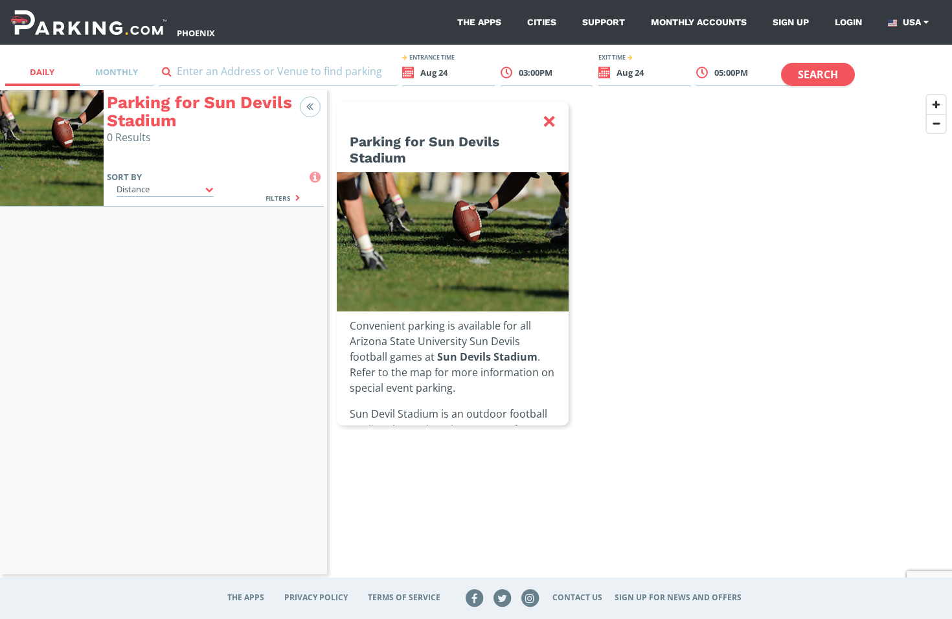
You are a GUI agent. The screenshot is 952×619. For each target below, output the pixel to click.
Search (818, 74)
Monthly (116, 72)
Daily (42, 72)
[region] (639, 340)
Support (603, 22)
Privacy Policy (316, 597)
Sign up (791, 22)
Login (848, 22)
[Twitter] (502, 597)
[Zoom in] (936, 104)
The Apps (479, 22)
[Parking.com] (88, 22)
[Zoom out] (936, 123)
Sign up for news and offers (678, 597)
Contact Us (577, 597)
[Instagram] (529, 597)
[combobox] (278, 74)
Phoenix (196, 33)
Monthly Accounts (699, 22)
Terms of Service (404, 597)
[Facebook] (474, 597)
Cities (541, 22)
